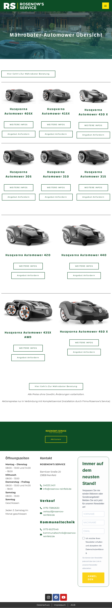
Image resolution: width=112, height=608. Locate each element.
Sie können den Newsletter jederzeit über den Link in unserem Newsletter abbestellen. (92, 563)
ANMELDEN (92, 578)
